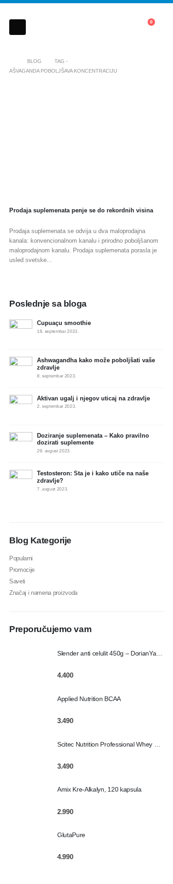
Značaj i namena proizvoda (43, 592)
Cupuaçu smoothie (64, 322)
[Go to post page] (86, 146)
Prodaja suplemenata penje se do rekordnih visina (81, 210)
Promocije (22, 569)
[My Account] (101, 27)
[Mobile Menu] (17, 27)
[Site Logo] (47, 27)
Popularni (21, 558)
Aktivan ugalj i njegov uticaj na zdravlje (93, 398)
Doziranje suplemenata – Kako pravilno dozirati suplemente (93, 439)
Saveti (17, 581)
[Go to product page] (28, 664)
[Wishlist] (121, 27)
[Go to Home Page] (11, 61)
